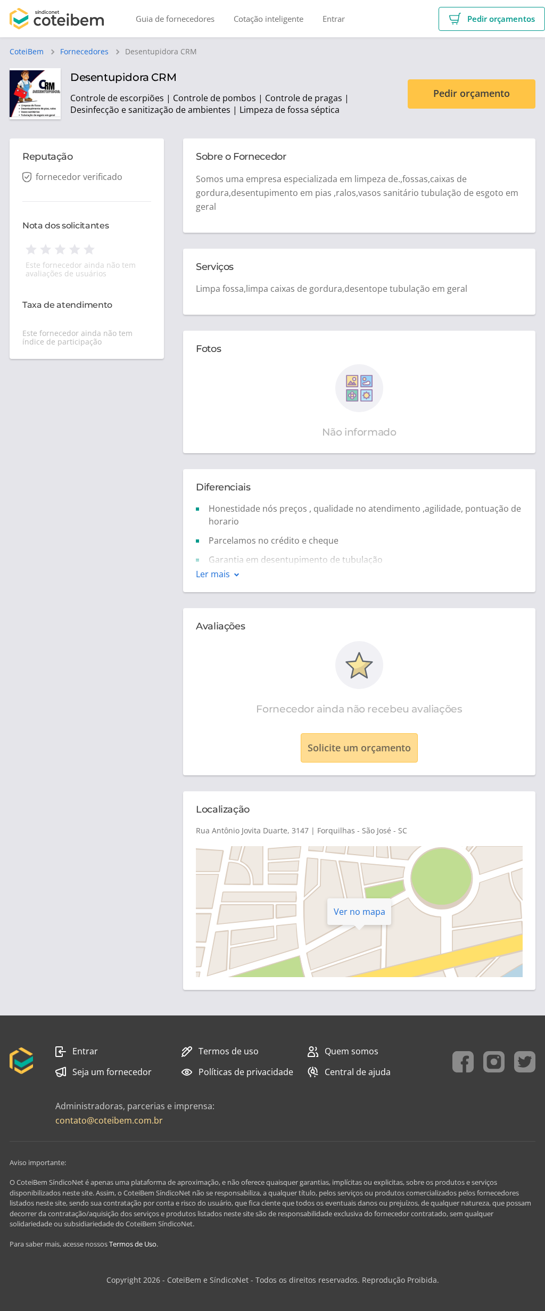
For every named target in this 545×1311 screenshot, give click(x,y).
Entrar (85, 1051)
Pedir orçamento (471, 93)
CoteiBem (27, 51)
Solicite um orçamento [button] (359, 747)
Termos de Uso (132, 1244)
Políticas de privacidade (246, 1072)
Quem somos (351, 1051)
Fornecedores (84, 51)
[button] (492, 19)
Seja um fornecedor (112, 1072)
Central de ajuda (358, 1072)
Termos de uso (229, 1051)
